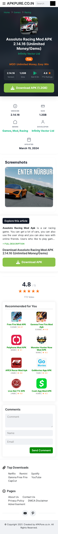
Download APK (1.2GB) (31, 87)
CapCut (12, 480)
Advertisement (16, 504)
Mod (15, 130)
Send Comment (41, 450)
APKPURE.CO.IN (20, 3)
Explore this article (16, 220)
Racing (27, 12)
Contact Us (29, 496)
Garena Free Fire (18, 477)
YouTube (36, 477)
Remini (23, 473)
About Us (13, 496)
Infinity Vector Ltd (29, 53)
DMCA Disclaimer (38, 500)
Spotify (35, 473)
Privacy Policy (16, 500)
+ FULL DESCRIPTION (13, 243)
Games (17, 12)
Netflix (12, 473)
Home (7, 12)
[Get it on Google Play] (35, 73)
